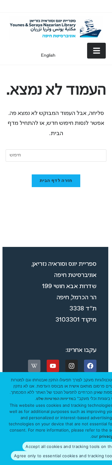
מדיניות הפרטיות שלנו (54, 398)
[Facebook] (90, 366)
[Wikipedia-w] (34, 366)
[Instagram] (71, 366)
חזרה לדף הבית (56, 180)
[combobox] (56, 155)
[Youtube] (53, 366)
